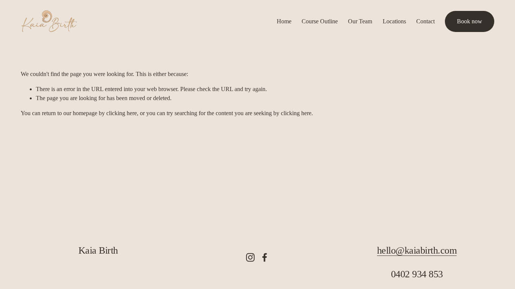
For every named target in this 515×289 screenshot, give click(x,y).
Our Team (360, 21)
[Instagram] (250, 257)
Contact (425, 21)
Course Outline (320, 21)
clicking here (121, 113)
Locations (394, 21)
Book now (469, 21)
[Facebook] (264, 257)
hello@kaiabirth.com (417, 250)
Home (284, 21)
